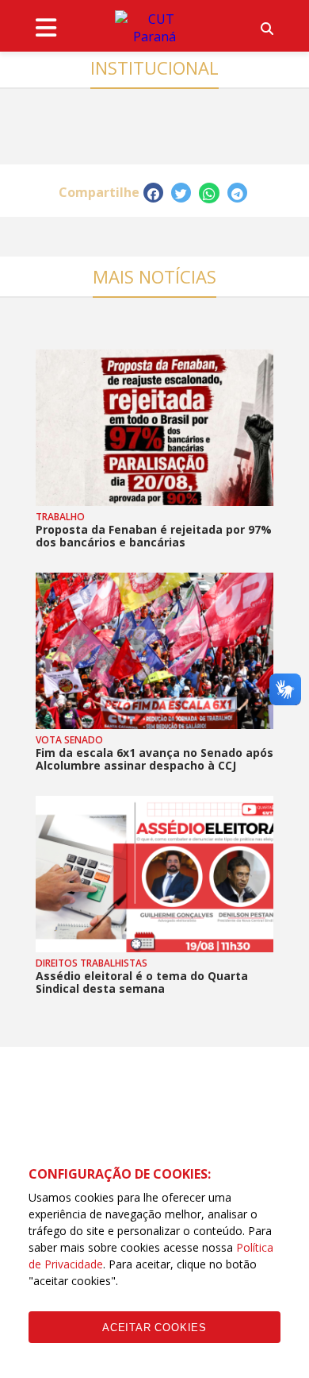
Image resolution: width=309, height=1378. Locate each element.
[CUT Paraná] (154, 27)
